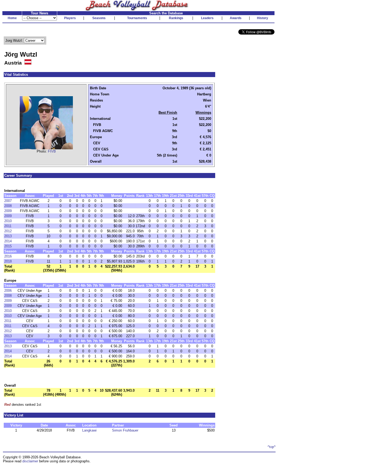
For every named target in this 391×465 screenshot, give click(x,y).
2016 (8, 256)
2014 (8, 241)
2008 (8, 206)
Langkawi (89, 430)
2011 (7, 226)
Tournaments (137, 18)
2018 (8, 261)
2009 (8, 211)
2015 (8, 246)
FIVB (52, 151)
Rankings (176, 18)
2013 (8, 236)
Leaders (207, 18)
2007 (8, 201)
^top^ (272, 447)
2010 (8, 221)
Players (70, 18)
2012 (8, 231)
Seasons (99, 18)
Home (12, 18)
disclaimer (30, 461)
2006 (8, 291)
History (262, 18)
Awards (236, 18)
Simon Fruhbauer (125, 430)
